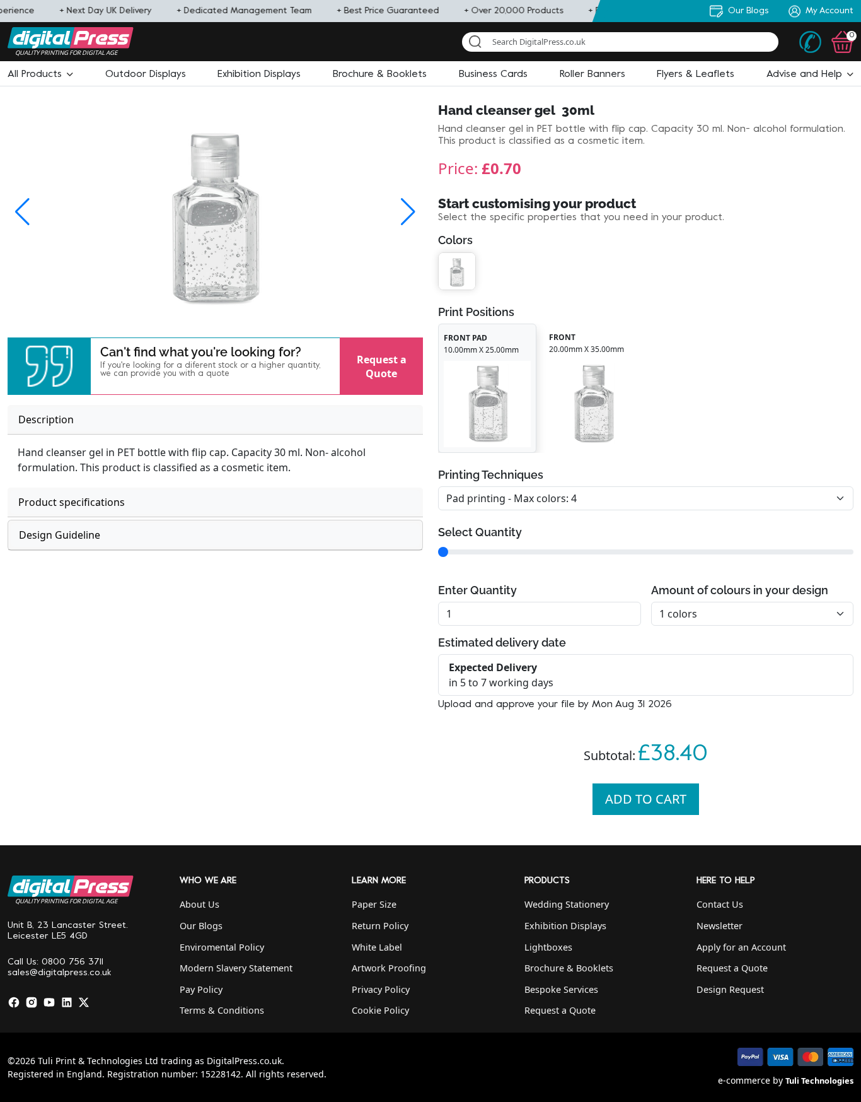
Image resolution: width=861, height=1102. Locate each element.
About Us (199, 904)
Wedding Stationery (566, 904)
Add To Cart (645, 798)
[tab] (215, 420)
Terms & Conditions (222, 1010)
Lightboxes (548, 947)
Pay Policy (201, 989)
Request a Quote (382, 366)
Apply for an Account (741, 947)
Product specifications (71, 502)
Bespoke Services (561, 989)
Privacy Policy (381, 989)
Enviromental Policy (222, 947)
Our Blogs (201, 926)
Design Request (730, 989)
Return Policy (380, 926)
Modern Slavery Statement (236, 968)
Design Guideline (59, 535)
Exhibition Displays (565, 926)
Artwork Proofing (389, 968)
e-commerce (744, 1080)
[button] (40, 74)
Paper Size (374, 904)
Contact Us (719, 904)
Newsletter (719, 926)
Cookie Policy (380, 1010)
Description (46, 419)
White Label (377, 947)
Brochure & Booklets (568, 968)
